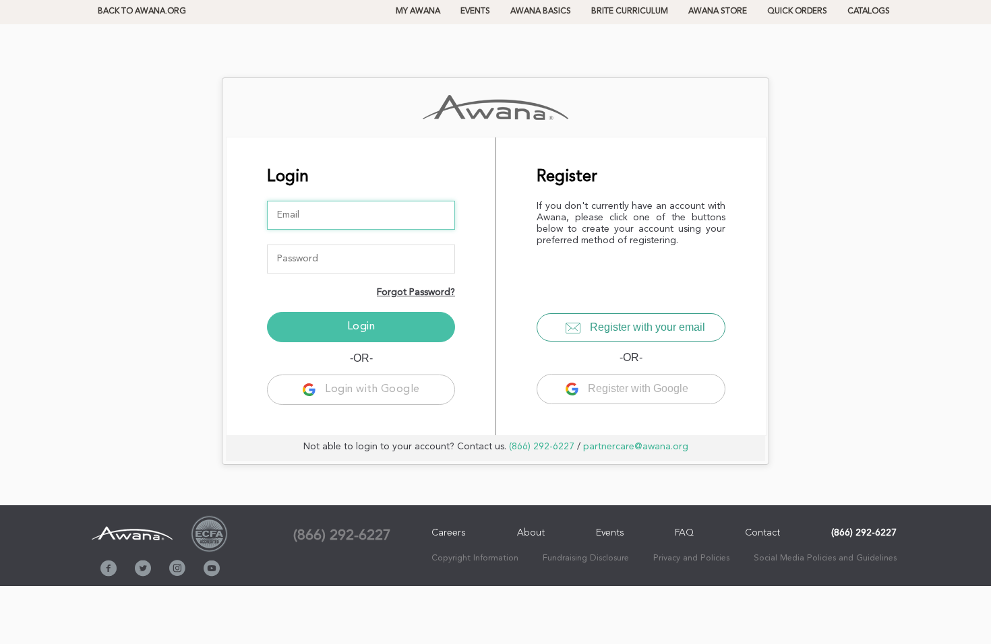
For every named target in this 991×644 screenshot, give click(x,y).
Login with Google (371, 389)
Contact (762, 533)
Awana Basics (540, 11)
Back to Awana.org (142, 11)
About (531, 533)
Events (475, 11)
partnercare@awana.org (635, 446)
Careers (448, 533)
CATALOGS (868, 11)
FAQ (684, 533)
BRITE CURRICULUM (629, 11)
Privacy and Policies (691, 558)
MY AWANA (418, 11)
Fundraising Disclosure (586, 558)
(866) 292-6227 (541, 446)
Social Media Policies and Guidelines (825, 558)
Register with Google (636, 388)
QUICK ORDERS (797, 11)
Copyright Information (474, 558)
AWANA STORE (717, 11)
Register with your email (646, 327)
